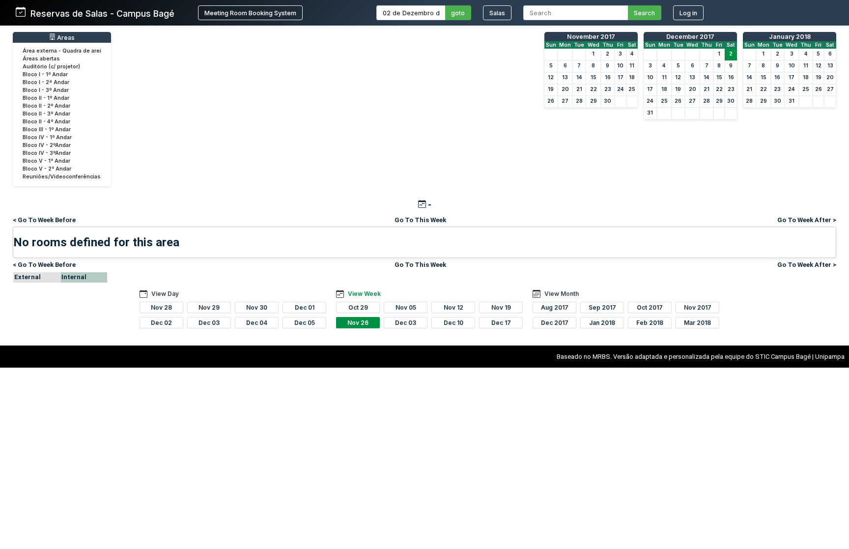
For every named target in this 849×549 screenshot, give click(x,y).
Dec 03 (209, 322)
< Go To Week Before (44, 220)
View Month (561, 293)
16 (608, 77)
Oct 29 (358, 307)
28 (579, 101)
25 (631, 89)
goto (458, 13)
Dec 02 (161, 322)
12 (551, 77)
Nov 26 (357, 322)
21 (579, 89)
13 (565, 77)
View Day (165, 293)
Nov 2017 (697, 307)
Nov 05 (406, 307)
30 (607, 101)
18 (632, 77)
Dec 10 (453, 322)
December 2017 (690, 36)
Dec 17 (501, 322)
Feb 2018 (649, 322)
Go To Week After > (806, 220)
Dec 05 (304, 322)
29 (593, 101)
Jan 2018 (602, 322)
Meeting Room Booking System (250, 13)
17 (620, 77)
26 (550, 101)
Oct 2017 (650, 307)
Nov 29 (209, 307)
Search (644, 13)
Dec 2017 (554, 322)
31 (650, 113)
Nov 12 (453, 307)
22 (593, 89)
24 (620, 89)
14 (579, 77)
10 (620, 65)
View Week (364, 293)
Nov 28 (161, 307)
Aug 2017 (554, 307)
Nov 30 (256, 307)
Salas (497, 13)
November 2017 (591, 36)
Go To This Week (420, 220)
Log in (688, 13)
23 (607, 89)
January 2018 (790, 36)
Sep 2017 (602, 307)
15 (593, 77)
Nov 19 (501, 307)
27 (565, 101)
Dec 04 (256, 322)
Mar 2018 (697, 322)
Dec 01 (304, 307)
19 (551, 89)
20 (565, 89)
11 (631, 65)
